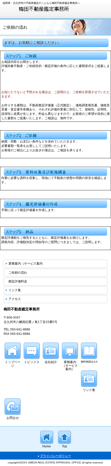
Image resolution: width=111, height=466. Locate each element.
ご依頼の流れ (18, 272)
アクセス (15, 299)
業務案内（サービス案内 (26, 263)
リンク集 (15, 290)
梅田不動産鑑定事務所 (41, 8)
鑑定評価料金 (18, 281)
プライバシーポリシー (55, 456)
